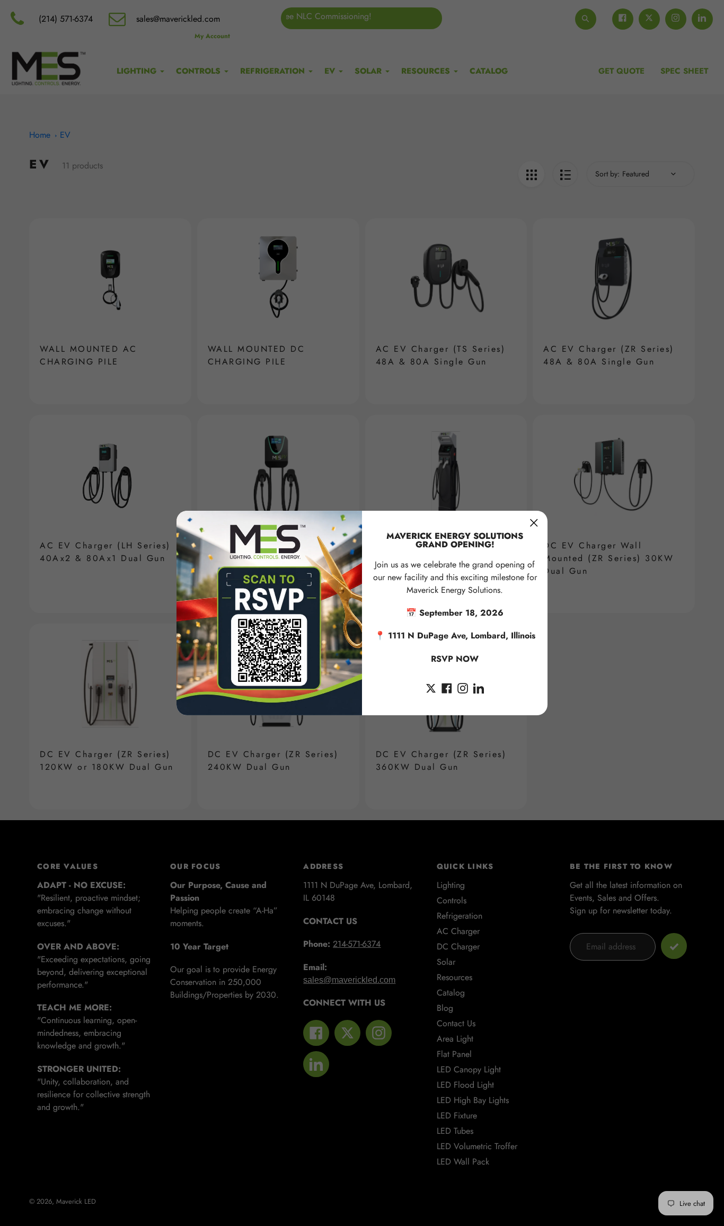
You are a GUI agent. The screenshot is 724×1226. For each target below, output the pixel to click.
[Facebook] (447, 687)
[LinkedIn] (478, 687)
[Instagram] (462, 687)
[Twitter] (431, 687)
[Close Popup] (534, 522)
